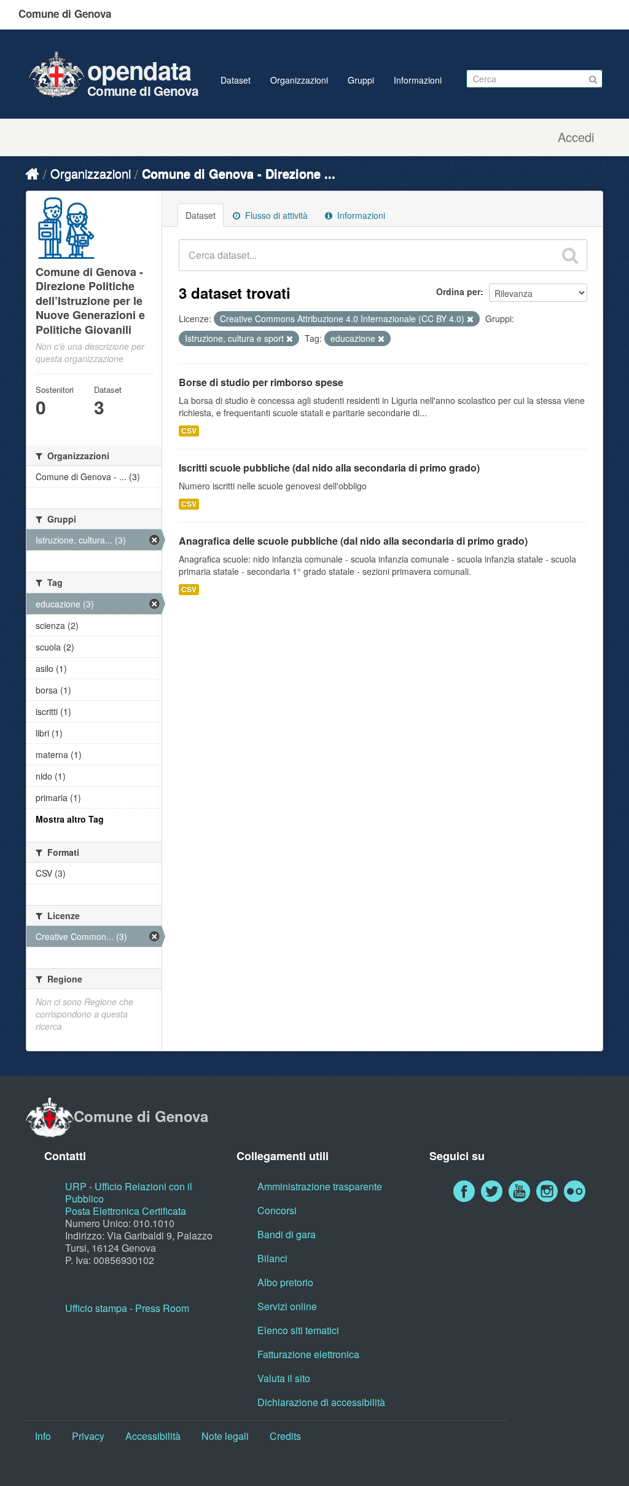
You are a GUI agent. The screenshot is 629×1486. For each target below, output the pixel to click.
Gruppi (361, 80)
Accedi (576, 137)
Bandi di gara (286, 1234)
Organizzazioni (299, 80)
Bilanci (272, 1258)
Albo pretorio (285, 1282)
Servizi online (287, 1306)
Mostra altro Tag (70, 819)
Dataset (236, 80)
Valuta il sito (283, 1378)
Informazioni (418, 80)
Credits (285, 1436)
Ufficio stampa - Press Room (127, 1308)
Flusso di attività (275, 215)
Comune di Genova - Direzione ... (238, 173)
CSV (189, 430)
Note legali (225, 1436)
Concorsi (277, 1210)
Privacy (88, 1436)
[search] (570, 255)
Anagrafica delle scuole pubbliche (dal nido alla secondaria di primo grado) (353, 541)
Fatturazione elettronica (308, 1354)
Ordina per (458, 291)
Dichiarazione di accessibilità (321, 1402)
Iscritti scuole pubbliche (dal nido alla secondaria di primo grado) (329, 467)
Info (43, 1436)
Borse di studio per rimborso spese (261, 382)
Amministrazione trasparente (319, 1186)
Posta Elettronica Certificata (125, 1211)
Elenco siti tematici (298, 1330)
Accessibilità (153, 1436)
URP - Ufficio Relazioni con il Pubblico (128, 1192)
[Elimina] (470, 319)
